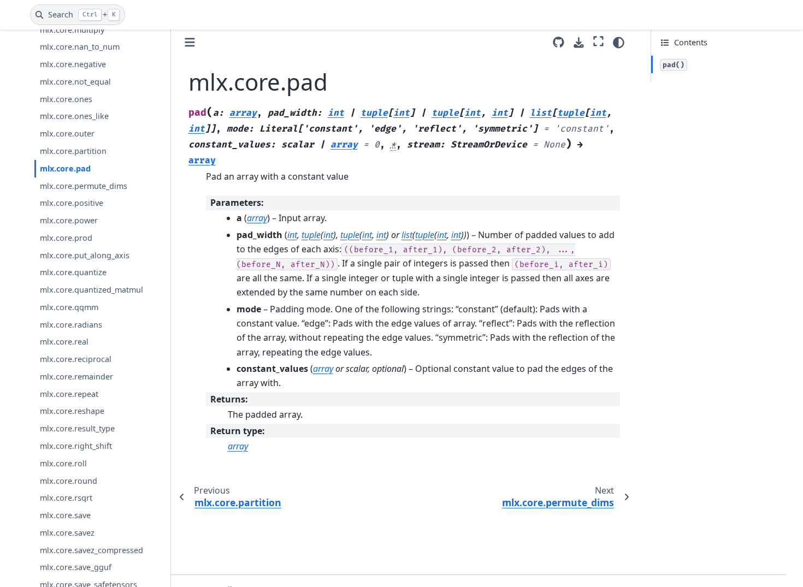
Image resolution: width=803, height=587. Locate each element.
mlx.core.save (65, 515)
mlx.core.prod (66, 238)
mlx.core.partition (73, 151)
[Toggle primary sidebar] (190, 42)
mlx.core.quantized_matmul (91, 289)
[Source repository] (558, 42)
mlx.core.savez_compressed (91, 550)
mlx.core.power (69, 220)
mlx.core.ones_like (74, 116)
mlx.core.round (68, 481)
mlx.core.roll (63, 463)
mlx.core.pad (65, 168)
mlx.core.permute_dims (83, 186)
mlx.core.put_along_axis (84, 255)
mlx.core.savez (67, 532)
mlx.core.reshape (72, 411)
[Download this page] (579, 43)
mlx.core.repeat (69, 394)
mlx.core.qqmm (69, 307)
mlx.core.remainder (76, 376)
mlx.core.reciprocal (75, 359)
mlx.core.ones (66, 99)
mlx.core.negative (73, 64)
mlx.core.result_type (77, 428)
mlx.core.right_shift (76, 446)
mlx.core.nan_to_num (80, 47)
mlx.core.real (64, 342)
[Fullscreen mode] (598, 41)
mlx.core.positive (71, 203)
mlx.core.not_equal (75, 81)
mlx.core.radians (71, 324)
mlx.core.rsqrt (66, 498)
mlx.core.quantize (73, 272)
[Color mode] (619, 42)
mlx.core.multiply (72, 30)
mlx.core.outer (67, 133)
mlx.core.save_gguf (75, 567)
